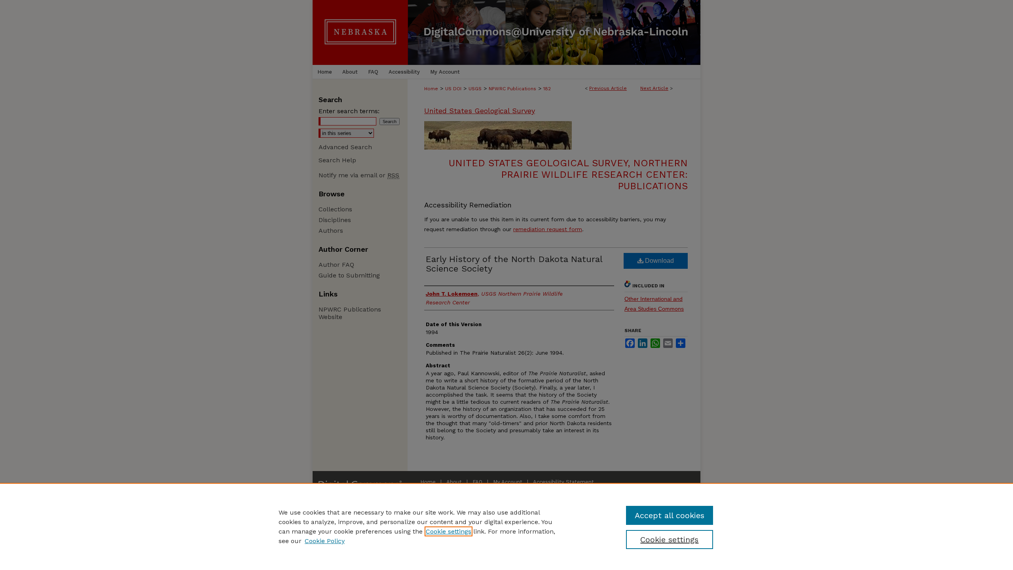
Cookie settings (448, 531)
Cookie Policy (325, 541)
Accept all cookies (669, 515)
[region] (506, 526)
